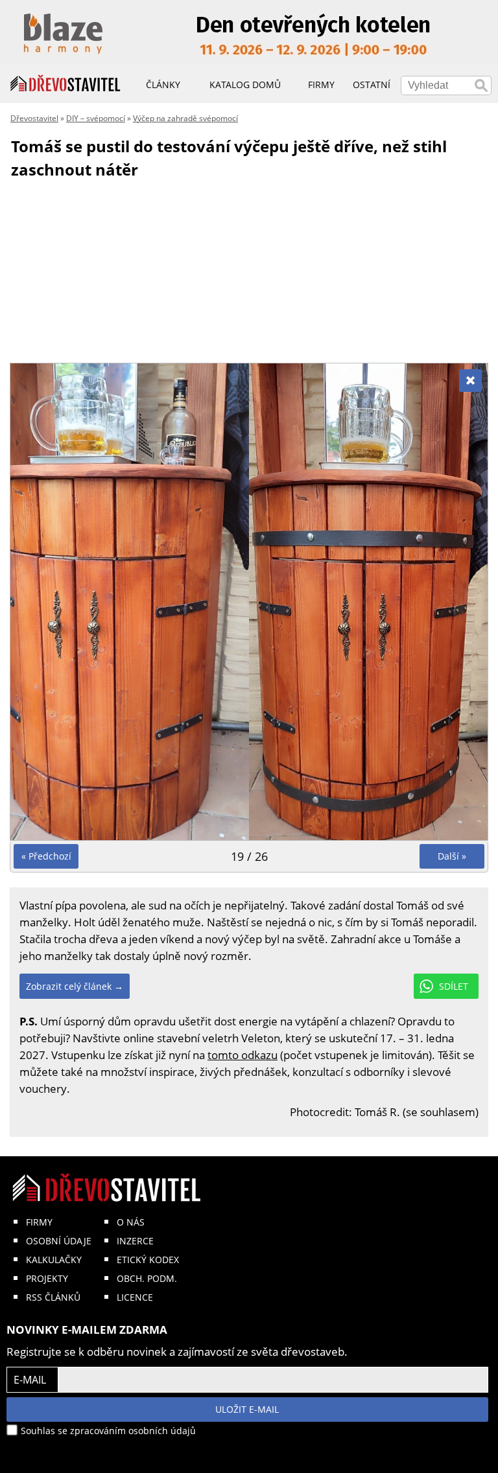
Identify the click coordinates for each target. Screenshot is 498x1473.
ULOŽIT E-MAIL (247, 1409)
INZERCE (135, 1241)
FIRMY (39, 1222)
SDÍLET (453, 986)
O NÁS (131, 1222)
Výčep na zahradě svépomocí (185, 118)
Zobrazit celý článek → (74, 986)
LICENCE (135, 1297)
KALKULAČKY (54, 1259)
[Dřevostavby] (65, 83)
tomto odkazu (243, 1054)
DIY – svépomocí (95, 118)
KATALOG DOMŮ (245, 84)
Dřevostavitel (34, 118)
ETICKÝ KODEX (148, 1259)
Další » (452, 856)
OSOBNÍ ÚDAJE (58, 1241)
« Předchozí (46, 856)
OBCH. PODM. (147, 1278)
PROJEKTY (47, 1278)
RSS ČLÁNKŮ (53, 1297)
